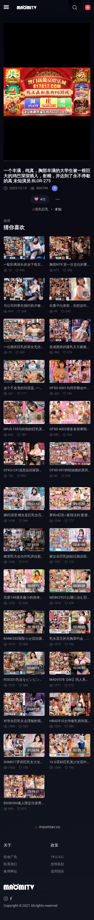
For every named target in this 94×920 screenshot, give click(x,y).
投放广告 (10, 857)
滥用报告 (57, 871)
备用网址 (10, 871)
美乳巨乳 (41, 209)
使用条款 (57, 864)
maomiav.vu (49, 827)
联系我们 (10, 864)
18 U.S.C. (57, 857)
